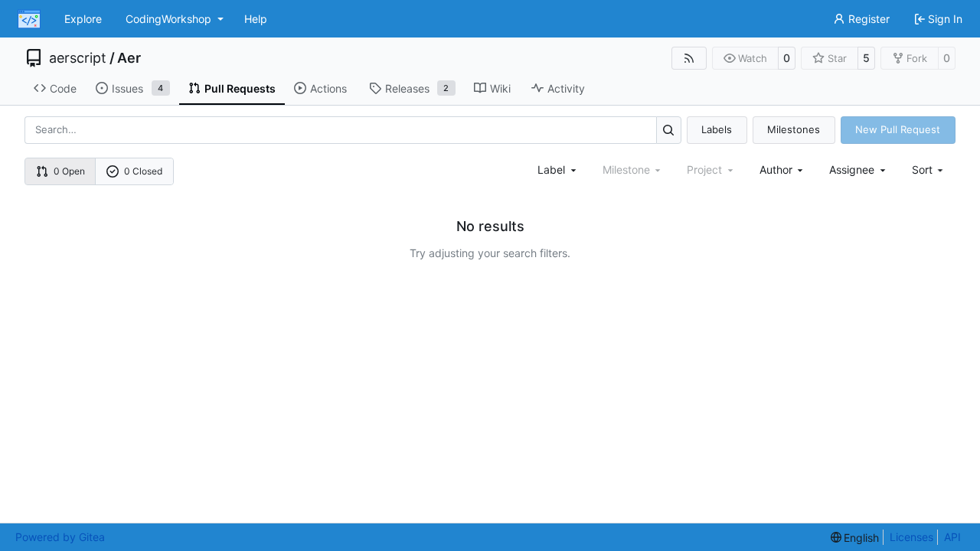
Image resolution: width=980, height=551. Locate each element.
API (952, 536)
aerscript (77, 58)
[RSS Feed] (689, 58)
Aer (129, 58)
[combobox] (558, 169)
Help (255, 18)
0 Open (69, 171)
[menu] (929, 169)
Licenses (911, 536)
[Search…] (668, 129)
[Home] (29, 19)
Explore (83, 18)
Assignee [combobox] (851, 169)
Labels (716, 129)
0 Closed (143, 171)
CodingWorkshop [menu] (168, 18)
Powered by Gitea (60, 536)
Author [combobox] (776, 169)
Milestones (793, 129)
